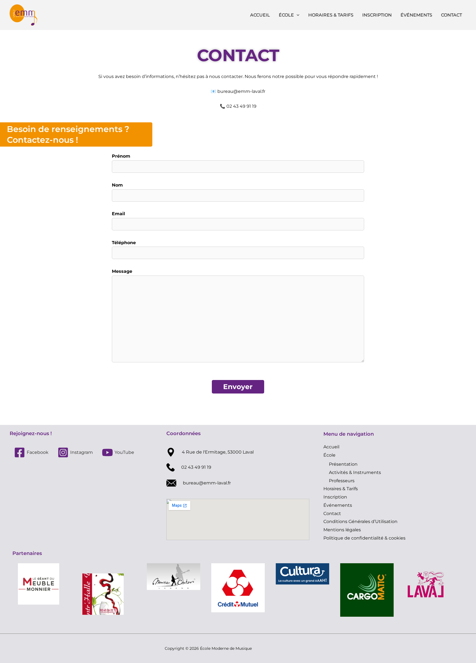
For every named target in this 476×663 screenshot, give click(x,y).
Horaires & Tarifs (330, 15)
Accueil (260, 15)
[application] (296, 15)
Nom (117, 185)
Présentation (343, 464)
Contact (451, 15)
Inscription (377, 15)
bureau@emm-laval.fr (241, 91)
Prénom (121, 156)
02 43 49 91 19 (196, 467)
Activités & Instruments (355, 472)
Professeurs (342, 480)
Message (122, 271)
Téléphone (124, 242)
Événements (416, 15)
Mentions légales (342, 529)
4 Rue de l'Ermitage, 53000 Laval (218, 452)
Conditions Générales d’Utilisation (360, 521)
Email (118, 213)
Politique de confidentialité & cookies (364, 538)
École (286, 15)
